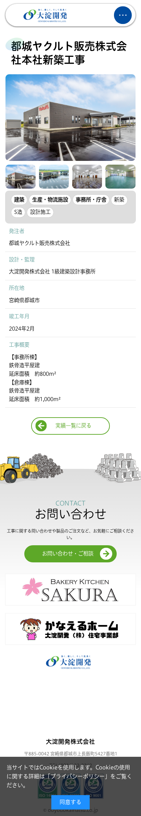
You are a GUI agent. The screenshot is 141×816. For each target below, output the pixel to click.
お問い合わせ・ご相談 (67, 553)
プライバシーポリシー (77, 776)
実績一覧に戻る (73, 425)
